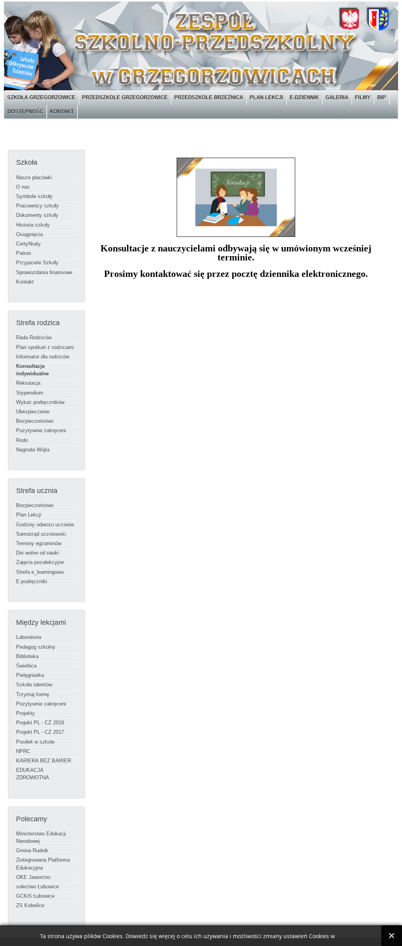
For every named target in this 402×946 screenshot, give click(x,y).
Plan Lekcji (28, 515)
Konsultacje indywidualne (32, 370)
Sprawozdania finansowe (44, 272)
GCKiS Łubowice (35, 896)
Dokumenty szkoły (37, 215)
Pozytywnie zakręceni (41, 430)
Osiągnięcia (29, 234)
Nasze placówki (34, 177)
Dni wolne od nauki (37, 553)
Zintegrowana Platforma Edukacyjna (43, 863)
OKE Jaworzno (33, 877)
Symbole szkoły (34, 196)
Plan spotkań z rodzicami (45, 347)
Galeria (336, 97)
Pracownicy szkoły (37, 206)
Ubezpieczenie (32, 412)
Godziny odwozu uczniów (45, 525)
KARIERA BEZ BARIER (43, 761)
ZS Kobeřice (30, 905)
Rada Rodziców (33, 337)
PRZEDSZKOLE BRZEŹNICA (208, 97)
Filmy (363, 97)
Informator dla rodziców (42, 357)
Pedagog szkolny (35, 647)
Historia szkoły (33, 225)
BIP (381, 97)
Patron (23, 253)
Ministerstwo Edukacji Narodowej (41, 837)
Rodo (22, 440)
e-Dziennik (304, 97)
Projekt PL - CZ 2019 (40, 723)
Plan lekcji (266, 97)
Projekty (25, 713)
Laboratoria (28, 637)
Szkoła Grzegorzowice (41, 97)
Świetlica (26, 666)
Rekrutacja (28, 383)
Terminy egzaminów (38, 543)
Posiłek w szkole (35, 742)
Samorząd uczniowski (41, 534)
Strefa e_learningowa (40, 572)
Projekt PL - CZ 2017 (40, 732)
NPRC (23, 751)
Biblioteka (27, 656)
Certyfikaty (28, 244)
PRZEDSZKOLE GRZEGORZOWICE (125, 97)
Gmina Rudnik (32, 850)
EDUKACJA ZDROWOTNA (32, 773)
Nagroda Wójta (32, 450)
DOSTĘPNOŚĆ (25, 112)
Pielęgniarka (30, 675)
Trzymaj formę (32, 694)
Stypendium (29, 393)
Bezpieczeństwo (34, 421)
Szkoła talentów (34, 685)
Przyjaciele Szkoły (37, 263)
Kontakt (62, 112)
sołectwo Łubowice (37, 887)
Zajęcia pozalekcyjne (40, 562)
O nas (23, 187)
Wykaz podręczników (40, 402)
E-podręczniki (31, 581)
